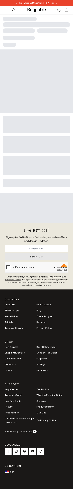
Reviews (40, 322)
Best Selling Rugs (46, 346)
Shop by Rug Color (46, 352)
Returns (9, 406)
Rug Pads (41, 358)
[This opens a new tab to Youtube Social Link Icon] (32, 451)
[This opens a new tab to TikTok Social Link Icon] (40, 451)
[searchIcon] (13, 10)
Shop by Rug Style (15, 352)
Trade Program (44, 316)
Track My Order (13, 395)
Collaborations (13, 358)
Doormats (10, 364)
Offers (8, 370)
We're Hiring (11, 316)
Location (13, 466)
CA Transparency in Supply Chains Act (19, 420)
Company (12, 299)
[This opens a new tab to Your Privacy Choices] (32, 431)
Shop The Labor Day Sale (43, 3)
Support (12, 384)
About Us (10, 304)
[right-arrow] (58, 3)
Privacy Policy (44, 327)
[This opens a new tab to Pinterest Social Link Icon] (24, 451)
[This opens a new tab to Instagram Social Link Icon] (16, 451)
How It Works (43, 304)
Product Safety (45, 406)
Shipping (41, 400)
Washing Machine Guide (49, 395)
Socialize (13, 445)
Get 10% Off (36, 231)
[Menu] (3, 10)
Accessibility (12, 412)
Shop (9, 342)
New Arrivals (11, 346)
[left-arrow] (15, 3)
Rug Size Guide (13, 400)
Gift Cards (42, 370)
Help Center (11, 389)
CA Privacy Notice (46, 420)
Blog (39, 310)
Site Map (41, 412)
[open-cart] (66, 10)
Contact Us (42, 389)
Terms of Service (14, 327)
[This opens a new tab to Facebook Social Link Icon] (8, 451)
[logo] (36, 10)
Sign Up (36, 256)
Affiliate (9, 322)
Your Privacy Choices (16, 431)
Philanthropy (12, 310)
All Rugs (40, 364)
